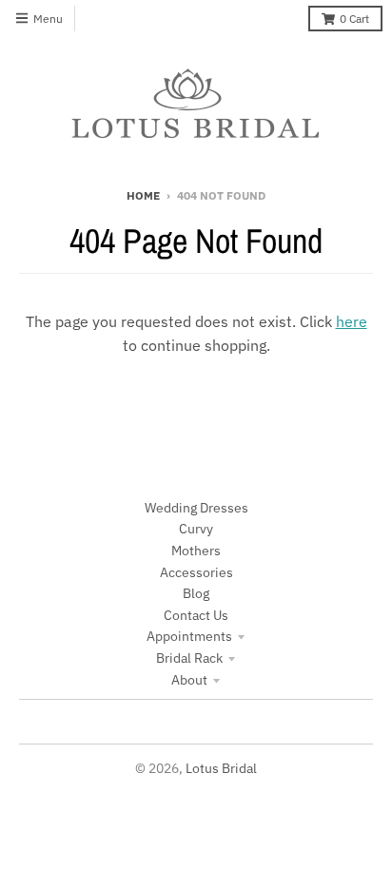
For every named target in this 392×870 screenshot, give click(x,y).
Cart (354, 18)
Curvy (196, 528)
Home (143, 195)
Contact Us (196, 615)
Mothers (196, 550)
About (189, 679)
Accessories (196, 572)
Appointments (189, 636)
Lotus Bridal (221, 768)
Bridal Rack (189, 658)
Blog (196, 593)
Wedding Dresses (196, 507)
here (351, 321)
